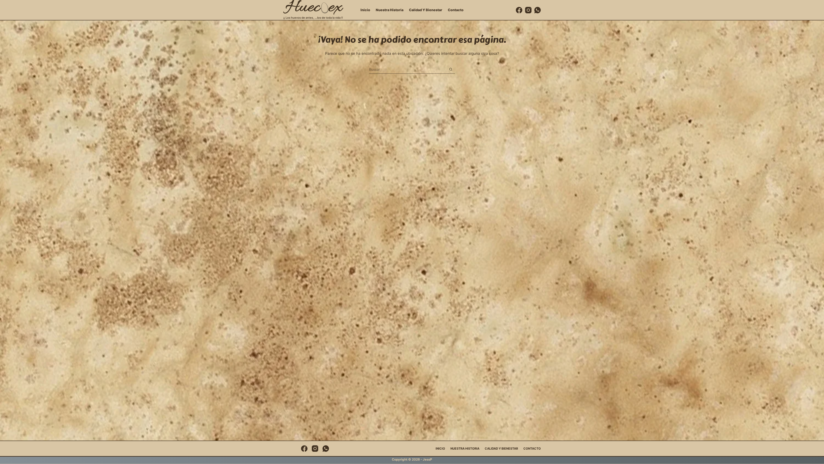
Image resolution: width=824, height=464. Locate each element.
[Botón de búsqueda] (451, 69)
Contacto (456, 10)
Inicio (365, 10)
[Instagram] (528, 10)
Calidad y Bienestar (425, 10)
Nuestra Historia (389, 10)
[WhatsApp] (537, 10)
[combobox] (408, 69)
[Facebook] (519, 10)
